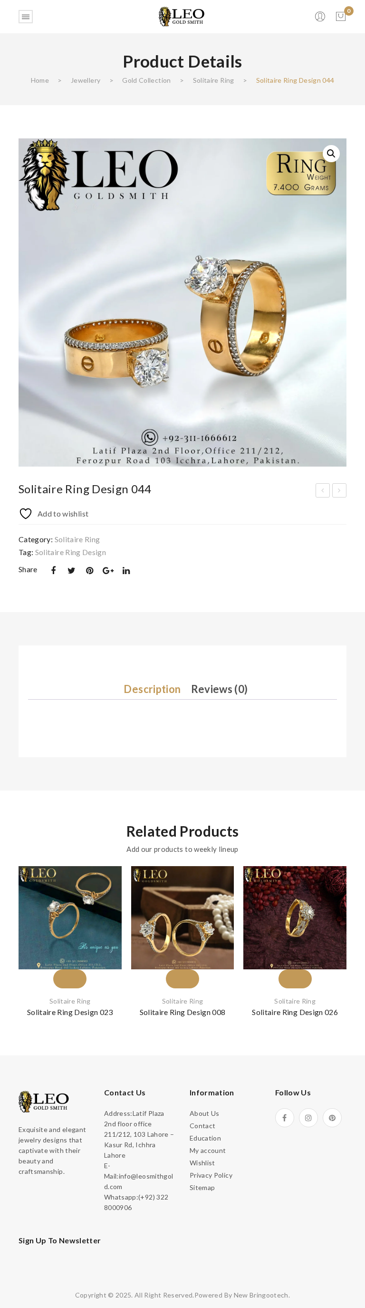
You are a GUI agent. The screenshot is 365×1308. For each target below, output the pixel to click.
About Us (205, 1113)
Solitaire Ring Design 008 (183, 1011)
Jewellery (85, 80)
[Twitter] (71, 570)
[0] (340, 16)
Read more (69, 961)
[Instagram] (308, 1117)
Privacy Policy (211, 1175)
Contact (202, 1126)
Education (205, 1138)
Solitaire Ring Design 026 (295, 1011)
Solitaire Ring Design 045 (339, 492)
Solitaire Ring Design (70, 551)
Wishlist (202, 1163)
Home (40, 80)
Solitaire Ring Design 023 (70, 1011)
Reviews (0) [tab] (219, 689)
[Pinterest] (90, 570)
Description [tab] (152, 689)
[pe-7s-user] (321, 19)
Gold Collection (146, 80)
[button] (331, 153)
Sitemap (202, 1187)
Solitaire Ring (213, 80)
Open (26, 16)
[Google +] (108, 570)
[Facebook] (53, 570)
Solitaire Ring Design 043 (323, 492)
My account (208, 1150)
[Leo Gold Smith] (182, 16)
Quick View (102, 939)
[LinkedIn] (126, 570)
